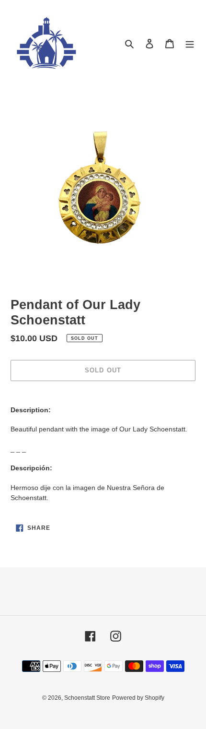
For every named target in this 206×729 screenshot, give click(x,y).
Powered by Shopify (138, 697)
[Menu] (190, 43)
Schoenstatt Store (87, 697)
